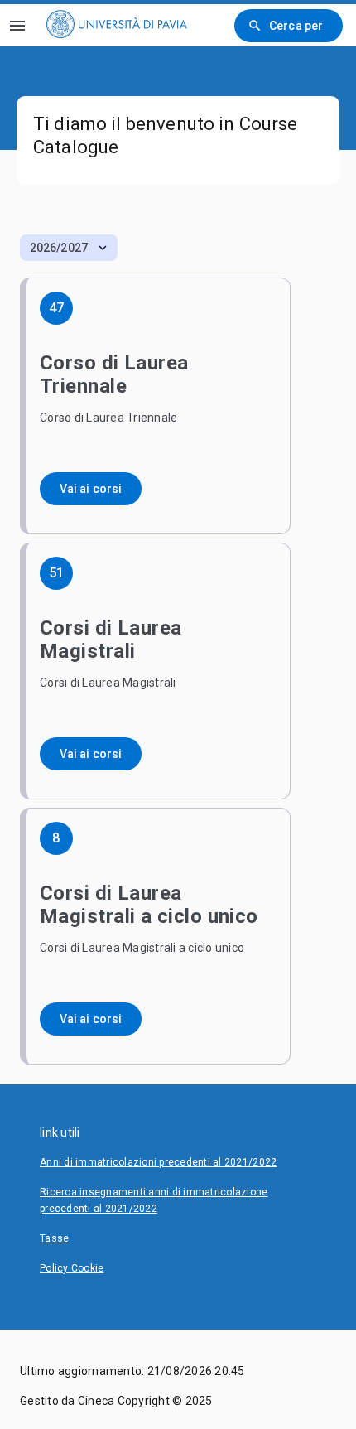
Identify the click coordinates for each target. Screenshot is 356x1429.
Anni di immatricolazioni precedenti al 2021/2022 (158, 1162)
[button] (69, 247)
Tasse (54, 1238)
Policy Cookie (71, 1268)
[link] (116, 25)
